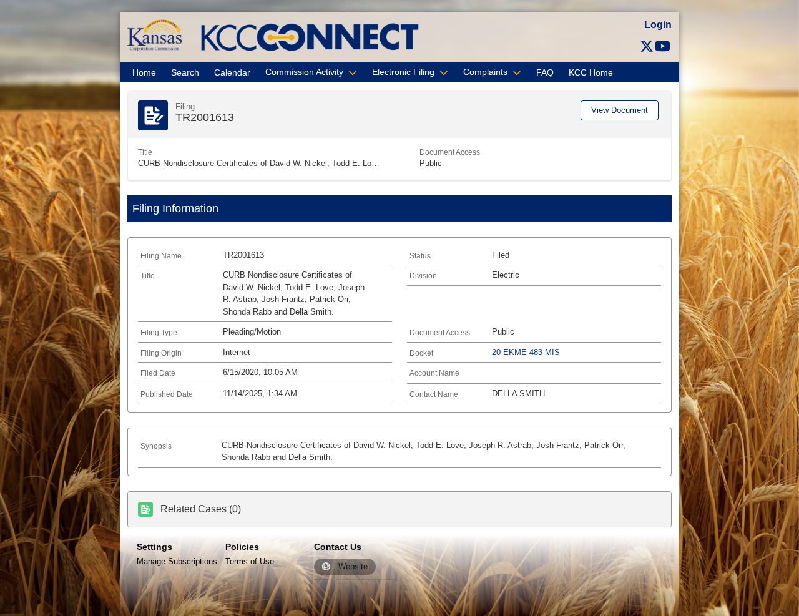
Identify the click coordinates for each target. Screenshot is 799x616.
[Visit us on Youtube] (662, 46)
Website (353, 567)
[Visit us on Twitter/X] (647, 46)
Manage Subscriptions (177, 561)
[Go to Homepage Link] (154, 34)
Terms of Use (249, 561)
